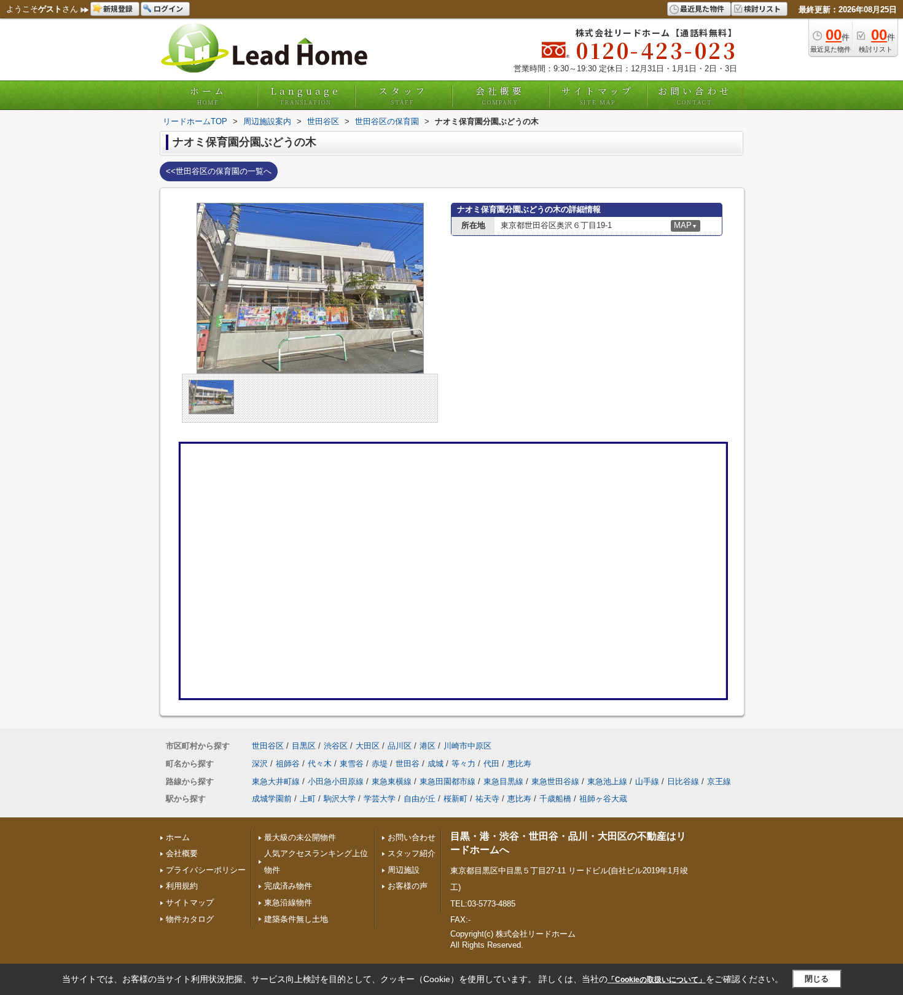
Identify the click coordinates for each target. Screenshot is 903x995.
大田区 (368, 745)
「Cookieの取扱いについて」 (657, 979)
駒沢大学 (340, 798)
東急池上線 (607, 781)
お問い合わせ (695, 95)
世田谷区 (268, 745)
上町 (308, 798)
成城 (436, 763)
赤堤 (380, 763)
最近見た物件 (702, 8)
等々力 (463, 763)
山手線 (647, 781)
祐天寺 (487, 798)
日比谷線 (683, 781)
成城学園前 (272, 798)
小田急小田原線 (336, 781)
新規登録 (118, 8)
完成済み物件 (288, 886)
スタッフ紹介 (412, 853)
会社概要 (500, 95)
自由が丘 (420, 798)
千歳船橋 (555, 798)
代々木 (320, 763)
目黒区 (304, 745)
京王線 (719, 781)
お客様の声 (408, 886)
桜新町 (455, 798)
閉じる (817, 978)
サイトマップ (597, 95)
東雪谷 (352, 763)
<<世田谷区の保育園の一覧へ (219, 171)
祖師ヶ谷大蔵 (603, 798)
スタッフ (403, 95)
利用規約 (182, 886)
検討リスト (762, 8)
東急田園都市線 (447, 781)
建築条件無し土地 (296, 919)
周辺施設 (404, 870)
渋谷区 (336, 745)
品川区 (400, 745)
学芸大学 (380, 798)
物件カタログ (190, 919)
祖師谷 (288, 763)
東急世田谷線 (555, 781)
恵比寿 (519, 763)
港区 (428, 745)
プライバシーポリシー (206, 870)
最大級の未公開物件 (300, 837)
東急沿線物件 (288, 902)
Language (305, 95)
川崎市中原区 (467, 745)
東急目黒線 (503, 781)
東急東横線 (392, 781)
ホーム (208, 95)
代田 (491, 763)
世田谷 (408, 763)
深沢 (260, 763)
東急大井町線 (276, 781)
